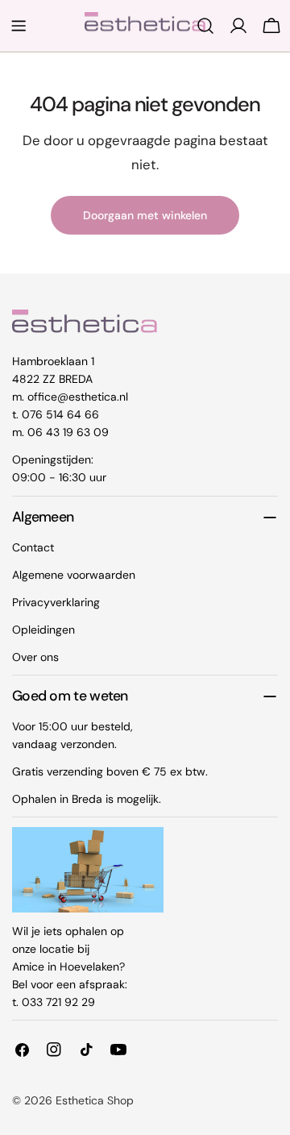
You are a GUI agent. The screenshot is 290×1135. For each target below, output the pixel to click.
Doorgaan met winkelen (145, 215)
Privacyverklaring (56, 602)
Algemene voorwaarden (73, 575)
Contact (33, 547)
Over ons (35, 657)
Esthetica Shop (95, 1100)
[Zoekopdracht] (205, 26)
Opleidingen (43, 629)
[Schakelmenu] (18, 26)
